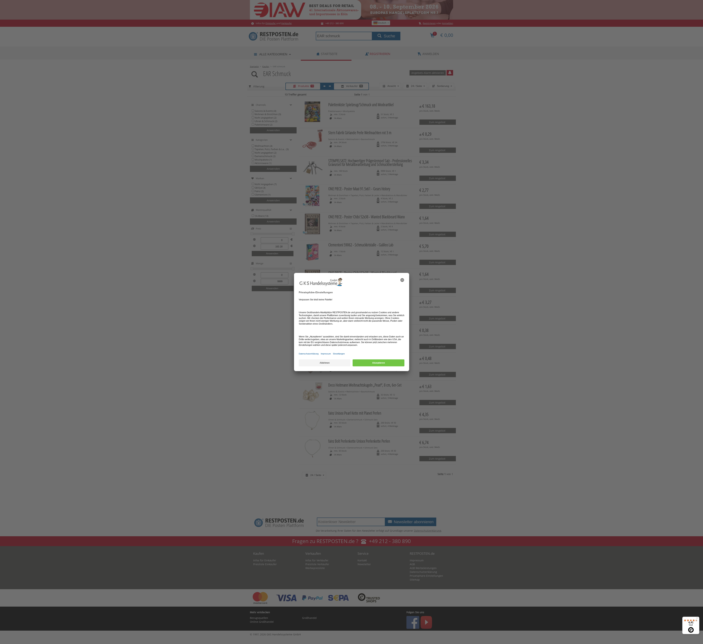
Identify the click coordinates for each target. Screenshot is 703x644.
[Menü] (697, 619)
